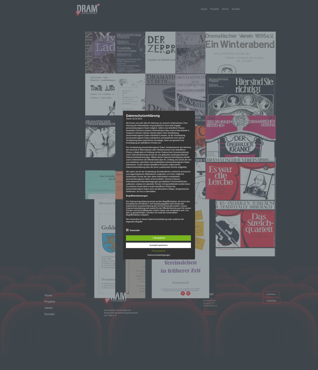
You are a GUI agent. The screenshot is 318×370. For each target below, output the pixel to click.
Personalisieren (159, 251)
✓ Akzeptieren (158, 238)
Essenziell (134, 230)
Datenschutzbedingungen (158, 255)
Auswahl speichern (158, 245)
